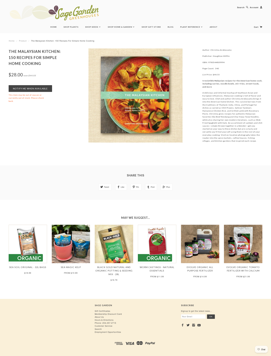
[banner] (71, 12)
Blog (170, 27)
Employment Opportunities (108, 332)
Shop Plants (71, 27)
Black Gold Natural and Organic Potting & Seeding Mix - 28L (114, 271)
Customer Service (103, 325)
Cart (256, 27)
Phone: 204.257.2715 (105, 322)
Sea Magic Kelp (71, 267)
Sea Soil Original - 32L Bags (27, 267)
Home (53, 27)
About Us (99, 317)
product (23, 40)
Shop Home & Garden (120, 27)
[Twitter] (188, 325)
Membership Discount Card (108, 314)
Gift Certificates (102, 311)
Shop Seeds (92, 27)
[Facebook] (182, 325)
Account (254, 7)
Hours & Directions (104, 320)
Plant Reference (190, 27)
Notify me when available (30, 88)
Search (240, 7)
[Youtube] (199, 325)
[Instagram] (193, 325)
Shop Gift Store (151, 27)
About (214, 27)
